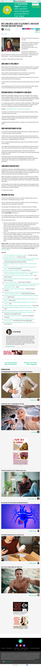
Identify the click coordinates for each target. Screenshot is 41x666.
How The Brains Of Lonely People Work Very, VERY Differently (19, 322)
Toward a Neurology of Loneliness (12, 315)
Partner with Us (19, 649)
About (15, 649)
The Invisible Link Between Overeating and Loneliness (17, 305)
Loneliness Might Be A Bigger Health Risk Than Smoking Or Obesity (20, 307)
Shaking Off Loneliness (9, 257)
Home (2, 19)
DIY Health (4, 34)
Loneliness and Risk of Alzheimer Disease (14, 289)
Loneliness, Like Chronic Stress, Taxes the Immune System (18, 275)
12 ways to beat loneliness (10, 282)
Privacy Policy (9, 648)
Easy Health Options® (9, 661)
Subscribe (25, 649)
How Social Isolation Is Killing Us (12, 270)
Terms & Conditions (35, 648)
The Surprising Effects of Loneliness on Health (15, 255)
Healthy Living (7, 28)
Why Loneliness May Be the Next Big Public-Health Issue (18, 310)
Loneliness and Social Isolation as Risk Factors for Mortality (18, 312)
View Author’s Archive (10, 346)
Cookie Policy (16, 648)
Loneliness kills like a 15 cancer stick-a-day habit (18, 109)
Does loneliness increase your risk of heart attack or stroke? (19, 279)
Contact (3, 648)
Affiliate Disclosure (25, 648)
